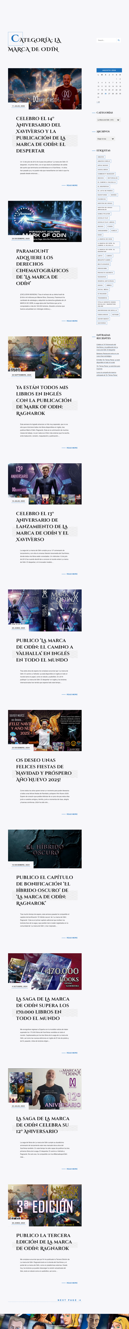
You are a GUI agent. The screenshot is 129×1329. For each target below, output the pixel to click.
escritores (102, 195)
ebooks (101, 178)
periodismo (102, 268)
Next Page (68, 1300)
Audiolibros (103, 169)
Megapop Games (104, 260)
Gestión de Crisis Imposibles (105, 208)
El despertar (103, 186)
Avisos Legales (73, 1325)
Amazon (101, 157)
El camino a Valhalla (107, 182)
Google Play (103, 218)
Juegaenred (103, 230)
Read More (72, 185)
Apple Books (103, 165)
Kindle (114, 230)
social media (103, 289)
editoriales (113, 178)
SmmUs (109, 285)
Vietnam (115, 314)
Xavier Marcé (103, 319)
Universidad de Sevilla (107, 310)
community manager (106, 174)
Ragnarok (102, 277)
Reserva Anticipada (106, 281)
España (114, 195)
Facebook (102, 199)
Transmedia (102, 298)
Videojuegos (103, 314)
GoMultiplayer (104, 213)
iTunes (110, 226)
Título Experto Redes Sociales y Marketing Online (107, 304)
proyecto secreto (105, 272)
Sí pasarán (102, 293)
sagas (100, 285)
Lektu (100, 255)
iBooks (101, 226)
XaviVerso (102, 323)
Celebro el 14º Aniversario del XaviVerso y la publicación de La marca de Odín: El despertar (107, 347)
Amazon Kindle (104, 161)
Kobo (100, 235)
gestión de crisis (105, 203)
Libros (109, 255)
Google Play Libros (106, 222)
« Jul (98, 102)
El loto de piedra (105, 190)
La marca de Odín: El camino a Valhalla (106, 244)
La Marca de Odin (105, 239)
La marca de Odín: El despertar (106, 250)
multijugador (103, 264)
